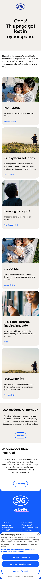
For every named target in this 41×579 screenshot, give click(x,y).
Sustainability (7, 527)
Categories (6, 525)
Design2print (26, 525)
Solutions (5, 522)
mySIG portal (26, 522)
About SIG (6, 530)
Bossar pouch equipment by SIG (29, 528)
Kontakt (20, 435)
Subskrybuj (20, 484)
